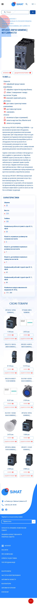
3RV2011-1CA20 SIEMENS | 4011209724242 (26, 450)
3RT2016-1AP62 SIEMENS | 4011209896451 (10, 312)
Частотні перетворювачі (10, 575)
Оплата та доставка (9, 558)
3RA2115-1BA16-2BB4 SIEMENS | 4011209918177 (10, 347)
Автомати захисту (8, 579)
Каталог (12, 19)
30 (7, 231)
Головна (4, 19)
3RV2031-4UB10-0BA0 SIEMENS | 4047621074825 (26, 347)
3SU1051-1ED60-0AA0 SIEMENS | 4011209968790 (10, 415)
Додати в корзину (22, 73)
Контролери (6, 571)
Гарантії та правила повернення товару (13, 529)
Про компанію (7, 554)
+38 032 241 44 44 (10, 505)
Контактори (6, 584)
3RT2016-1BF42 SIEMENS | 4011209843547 (26, 415)
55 (7, 205)
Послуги (4, 550)
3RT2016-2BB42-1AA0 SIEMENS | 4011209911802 (10, 450)
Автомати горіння (8, 588)
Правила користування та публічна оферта (11, 536)
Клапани (4, 592)
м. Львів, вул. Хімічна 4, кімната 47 (16, 501)
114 (7, 213)
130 (7, 221)
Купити (6, 73)
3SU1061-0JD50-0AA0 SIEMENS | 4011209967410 (26, 381)
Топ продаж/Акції (8, 562)
